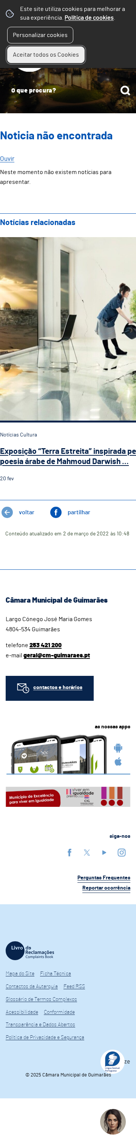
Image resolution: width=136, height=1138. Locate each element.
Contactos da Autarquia (32, 986)
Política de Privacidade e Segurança (45, 1037)
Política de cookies (89, 18)
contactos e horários (57, 687)
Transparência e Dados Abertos (40, 1024)
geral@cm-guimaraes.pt (56, 655)
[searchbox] (68, 90)
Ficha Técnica (55, 973)
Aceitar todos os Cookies (46, 55)
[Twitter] (87, 852)
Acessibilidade (22, 1012)
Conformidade (59, 1012)
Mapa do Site (20, 973)
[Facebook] (69, 852)
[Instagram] (121, 852)
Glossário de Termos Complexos (41, 999)
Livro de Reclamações (30, 950)
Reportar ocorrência (106, 888)
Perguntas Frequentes (103, 877)
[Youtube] (104, 852)
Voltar (26, 512)
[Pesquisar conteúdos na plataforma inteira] (125, 90)
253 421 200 (45, 645)
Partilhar (79, 512)
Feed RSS (74, 986)
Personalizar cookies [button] (40, 35)
